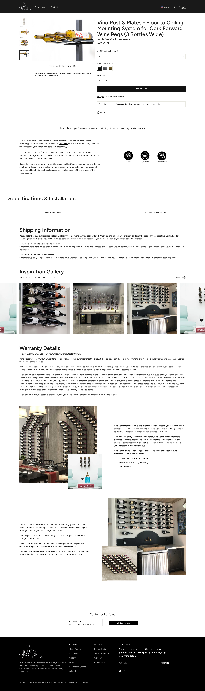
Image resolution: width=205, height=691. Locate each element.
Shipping (101, 96)
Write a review (123, 623)
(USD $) (166, 7)
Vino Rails (63, 143)
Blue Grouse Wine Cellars (41, 682)
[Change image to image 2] (24, 33)
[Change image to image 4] (24, 55)
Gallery (141, 128)
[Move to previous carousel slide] (178, 277)
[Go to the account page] (179, 7)
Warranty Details (128, 128)
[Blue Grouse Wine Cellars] (25, 6)
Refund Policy (100, 662)
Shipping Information (109, 128)
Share (103, 113)
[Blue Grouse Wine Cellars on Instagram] (124, 671)
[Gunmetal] (105, 68)
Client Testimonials (77, 671)
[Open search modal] (175, 7)
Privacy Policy (100, 649)
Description (65, 128)
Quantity (101, 75)
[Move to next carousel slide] (184, 277)
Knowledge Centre (77, 667)
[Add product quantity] (99, 80)
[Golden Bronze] (110, 68)
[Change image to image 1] (24, 22)
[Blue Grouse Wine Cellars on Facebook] (120, 671)
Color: (105, 63)
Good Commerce (81, 682)
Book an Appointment (138, 104)
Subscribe (164, 663)
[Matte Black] (99, 68)
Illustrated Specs (52, 212)
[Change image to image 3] (24, 44)
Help (71, 662)
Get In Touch (75, 649)
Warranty (98, 658)
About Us (73, 653)
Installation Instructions (156, 212)
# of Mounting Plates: (107, 51)
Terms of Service (101, 653)
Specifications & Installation (85, 128)
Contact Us (122, 104)
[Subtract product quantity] (106, 80)
